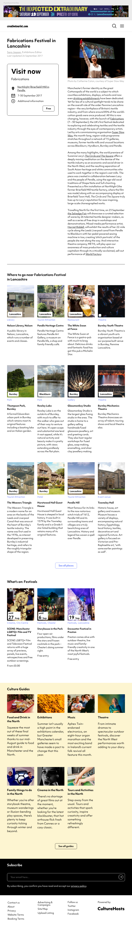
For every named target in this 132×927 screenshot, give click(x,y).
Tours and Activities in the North (80, 792)
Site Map (43, 909)
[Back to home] (17, 26)
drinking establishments (86, 98)
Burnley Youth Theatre (110, 325)
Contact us (14, 902)
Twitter (72, 906)
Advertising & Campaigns (45, 904)
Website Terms (16, 914)
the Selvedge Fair (77, 213)
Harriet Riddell (76, 227)
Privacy (12, 910)
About (11, 906)
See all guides (66, 846)
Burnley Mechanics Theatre (108, 407)
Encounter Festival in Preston (79, 630)
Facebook (73, 914)
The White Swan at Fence (77, 327)
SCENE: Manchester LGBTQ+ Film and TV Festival (19, 632)
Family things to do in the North (19, 792)
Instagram (73, 910)
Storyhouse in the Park (50, 628)
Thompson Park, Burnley (16, 407)
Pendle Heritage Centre (50, 325)
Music (71, 717)
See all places (66, 565)
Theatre (103, 717)
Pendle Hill (74, 502)
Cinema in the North (50, 790)
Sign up (120, 878)
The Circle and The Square (99, 156)
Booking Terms (16, 918)
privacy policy (78, 886)
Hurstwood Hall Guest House (49, 504)
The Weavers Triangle (19, 502)
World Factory (93, 254)
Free (48, 108)
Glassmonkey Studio (79, 405)
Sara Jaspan (14, 52)
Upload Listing (46, 913)
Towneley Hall (106, 502)
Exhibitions (44, 717)
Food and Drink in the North (18, 719)
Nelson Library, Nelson (20, 325)
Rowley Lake (44, 405)
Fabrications (117, 118)
